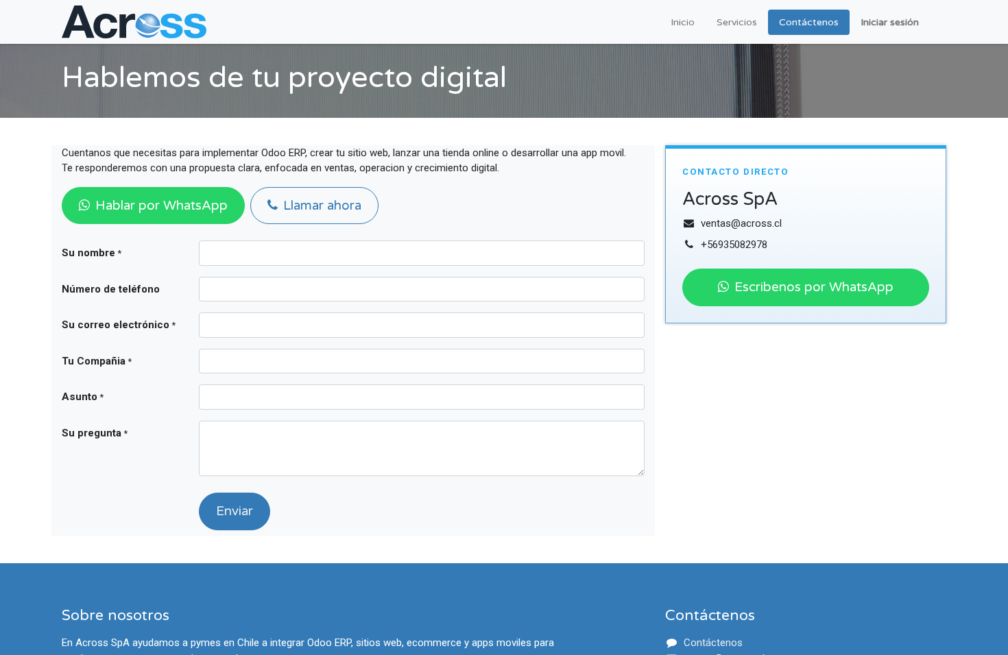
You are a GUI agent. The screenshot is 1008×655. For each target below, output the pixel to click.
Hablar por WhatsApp (161, 205)
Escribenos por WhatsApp (813, 287)
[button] (234, 511)
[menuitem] (683, 22)
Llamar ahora (322, 205)
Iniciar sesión (890, 22)
